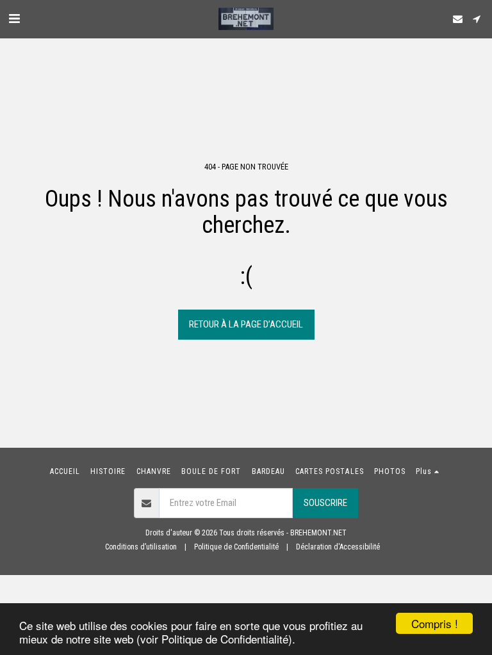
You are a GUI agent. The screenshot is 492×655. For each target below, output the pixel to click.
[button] (14, 18)
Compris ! (434, 623)
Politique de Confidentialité (236, 546)
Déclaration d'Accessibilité (338, 546)
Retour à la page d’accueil (246, 324)
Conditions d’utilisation (141, 546)
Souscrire (325, 503)
